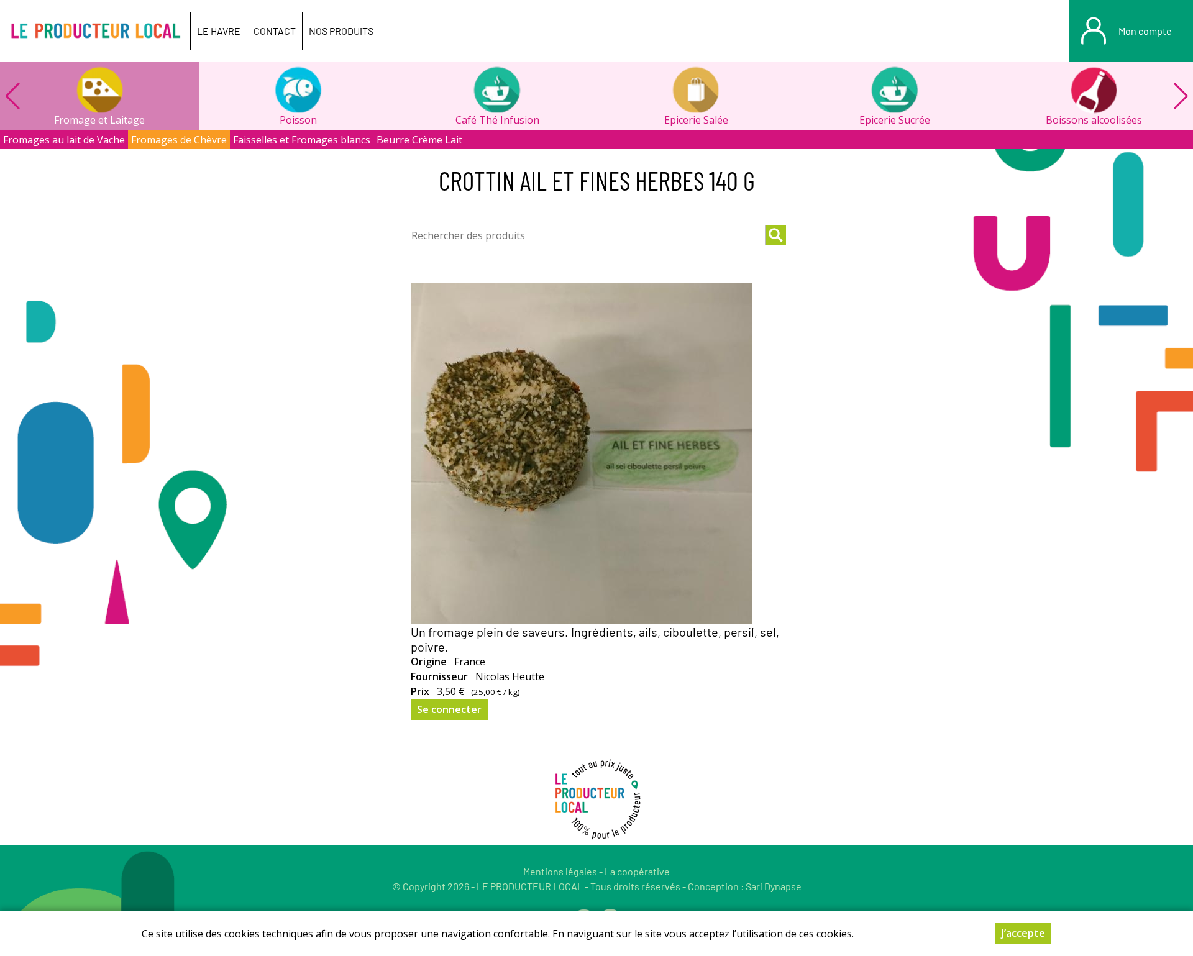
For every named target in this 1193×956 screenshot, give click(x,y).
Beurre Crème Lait (419, 140)
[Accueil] (95, 31)
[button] (1180, 96)
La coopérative (637, 871)
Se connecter (449, 709)
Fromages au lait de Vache (64, 140)
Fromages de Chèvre (179, 140)
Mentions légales (560, 871)
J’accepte (1023, 933)
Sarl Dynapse (774, 886)
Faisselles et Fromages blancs (301, 140)
